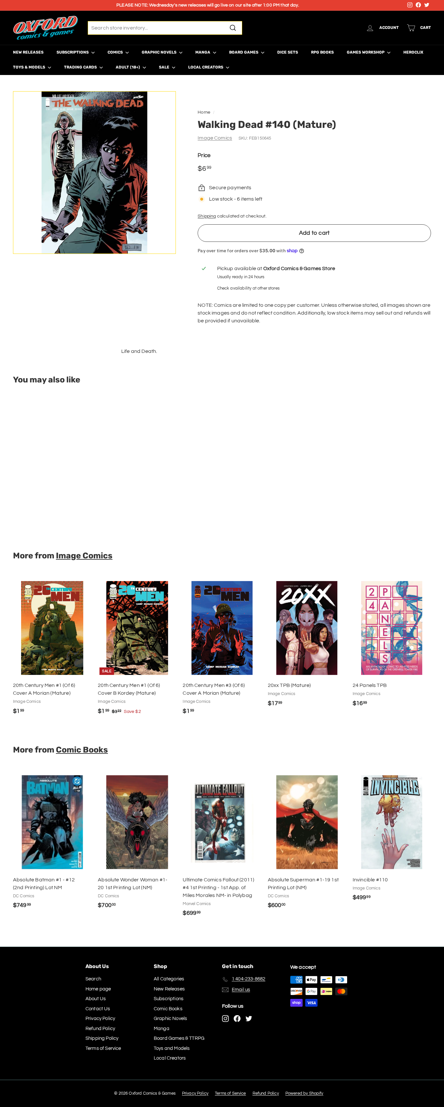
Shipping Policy (101, 1038)
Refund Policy (100, 1028)
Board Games (244, 52)
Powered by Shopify (304, 1093)
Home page (98, 989)
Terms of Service (103, 1048)
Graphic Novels (159, 52)
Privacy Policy (100, 1018)
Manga (203, 52)
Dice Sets (287, 52)
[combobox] (165, 28)
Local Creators (206, 67)
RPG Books (322, 52)
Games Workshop (366, 52)
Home (204, 112)
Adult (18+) (128, 67)
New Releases (28, 52)
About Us (95, 998)
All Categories (169, 978)
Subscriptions (73, 52)
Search (93, 978)
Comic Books (82, 749)
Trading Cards (81, 67)
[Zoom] (94, 173)
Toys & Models (29, 67)
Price (204, 155)
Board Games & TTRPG (179, 1038)
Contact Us (97, 1008)
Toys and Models (171, 1048)
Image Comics (215, 138)
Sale (164, 67)
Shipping (207, 216)
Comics (116, 52)
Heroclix (413, 52)
